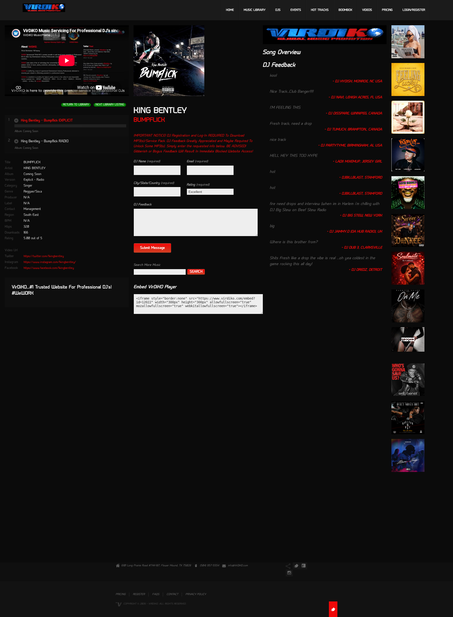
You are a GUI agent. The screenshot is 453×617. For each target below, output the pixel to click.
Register (139, 594)
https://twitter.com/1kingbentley (44, 256)
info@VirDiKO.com (238, 565)
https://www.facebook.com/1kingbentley (49, 268)
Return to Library (76, 105)
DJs (278, 10)
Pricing (387, 10)
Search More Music (147, 265)
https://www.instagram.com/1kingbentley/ (50, 262)
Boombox (345, 10)
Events (295, 10)
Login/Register (414, 10)
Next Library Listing (110, 105)
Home (230, 10)
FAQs (155, 594)
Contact (172, 594)
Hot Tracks (320, 10)
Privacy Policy (195, 594)
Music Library (254, 10)
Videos (367, 10)
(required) (147, 161)
